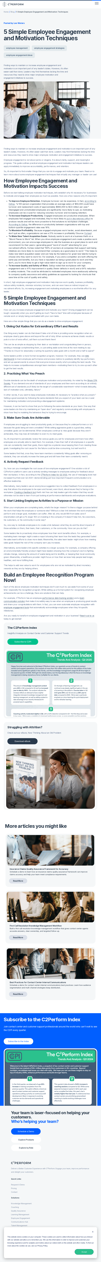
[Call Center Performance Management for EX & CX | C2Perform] (12, 5)
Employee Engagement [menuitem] (20, 1218)
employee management (16, 48)
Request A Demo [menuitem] (18, 1185)
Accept (84, 1252)
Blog (12, 12)
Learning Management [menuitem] (20, 1214)
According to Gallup (18, 224)
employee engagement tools (16, 607)
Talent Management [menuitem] (19, 1225)
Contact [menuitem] (14, 1192)
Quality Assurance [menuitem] (18, 1211)
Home (6, 12)
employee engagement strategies (49, 48)
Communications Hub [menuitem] (19, 1222)
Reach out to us (87, 615)
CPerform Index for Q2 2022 (54, 474)
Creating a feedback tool (25, 492)
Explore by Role (26, 1148)
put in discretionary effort (78, 218)
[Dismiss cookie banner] (93, 1232)
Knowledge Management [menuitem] (21, 1203)
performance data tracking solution (58, 598)
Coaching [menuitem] (15, 1207)
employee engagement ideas (19, 55)
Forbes (87, 233)
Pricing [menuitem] (14, 1188)
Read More (18, 881)
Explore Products (26, 1140)
